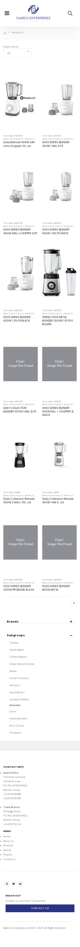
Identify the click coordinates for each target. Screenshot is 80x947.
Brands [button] (13, 621)
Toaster (14, 642)
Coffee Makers (18, 656)
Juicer (13, 711)
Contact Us (40, 908)
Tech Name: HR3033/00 (13, 580)
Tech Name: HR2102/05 (13, 136)
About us (8, 841)
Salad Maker (17, 649)
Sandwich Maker (19, 699)
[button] (70, 13)
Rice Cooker (17, 725)
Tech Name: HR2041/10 (51, 136)
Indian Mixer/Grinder (22, 664)
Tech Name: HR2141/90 (12, 401)
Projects (7, 854)
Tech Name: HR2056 (50, 492)
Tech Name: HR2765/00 (52, 580)
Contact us (9, 859)
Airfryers (15, 685)
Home (6, 836)
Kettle (13, 671)
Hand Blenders (18, 718)
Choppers (15, 732)
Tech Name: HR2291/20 (12, 310)
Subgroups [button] (16, 635)
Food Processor (19, 678)
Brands (7, 850)
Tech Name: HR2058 (11, 492)
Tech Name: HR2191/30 (51, 401)
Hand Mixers (17, 692)
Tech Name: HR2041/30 (13, 223)
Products (8, 845)
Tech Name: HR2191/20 (51, 223)
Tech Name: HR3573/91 (52, 310)
